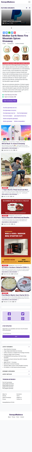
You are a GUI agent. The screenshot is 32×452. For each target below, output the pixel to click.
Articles (4, 395)
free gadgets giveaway (7, 388)
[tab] (8, 28)
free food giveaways (22, 113)
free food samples (7, 115)
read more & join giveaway (9, 148)
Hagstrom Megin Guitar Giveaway (12, 354)
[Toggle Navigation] (29, 2)
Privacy (4, 399)
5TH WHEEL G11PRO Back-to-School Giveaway (15, 367)
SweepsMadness (8, 2)
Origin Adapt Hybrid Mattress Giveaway (13, 351)
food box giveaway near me (10, 107)
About (9, 417)
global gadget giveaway (8, 385)
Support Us (19, 397)
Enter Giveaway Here (10, 101)
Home (4, 43)
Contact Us (19, 399)
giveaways (10, 43)
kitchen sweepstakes (19, 121)
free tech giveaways (7, 382)
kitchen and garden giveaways (10, 118)
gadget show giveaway (7, 386)
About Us (4, 394)
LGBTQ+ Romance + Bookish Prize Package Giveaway (16, 352)
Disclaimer (19, 394)
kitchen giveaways (7, 121)
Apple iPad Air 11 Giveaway (10, 362)
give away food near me (20, 115)
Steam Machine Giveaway (10, 349)
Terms (18, 395)
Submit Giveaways (6, 397)
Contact (22, 417)
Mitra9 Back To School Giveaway (13, 144)
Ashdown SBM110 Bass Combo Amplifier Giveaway (16, 365)
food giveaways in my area (9, 110)
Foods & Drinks (19, 43)
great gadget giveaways (8, 383)
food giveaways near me (9, 113)
